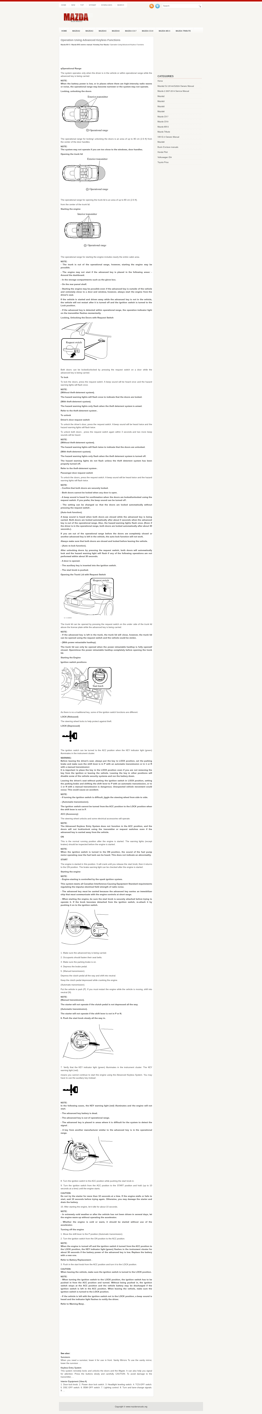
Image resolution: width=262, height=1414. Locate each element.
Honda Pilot (163, 152)
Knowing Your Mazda (101, 45)
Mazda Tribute (183, 30)
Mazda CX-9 (147, 30)
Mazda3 (89, 30)
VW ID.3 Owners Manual (168, 136)
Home (63, 5)
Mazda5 (102, 30)
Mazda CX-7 (130, 30)
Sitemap (92, 5)
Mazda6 (116, 30)
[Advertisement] (106, 56)
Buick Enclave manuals (168, 147)
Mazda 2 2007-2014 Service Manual (173, 91)
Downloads (106, 5)
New (73, 5)
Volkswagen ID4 (165, 157)
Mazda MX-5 (164, 30)
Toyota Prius (163, 162)
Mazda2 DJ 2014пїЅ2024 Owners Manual (176, 86)
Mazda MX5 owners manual (81, 45)
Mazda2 (76, 30)
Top (82, 5)
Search (120, 5)
